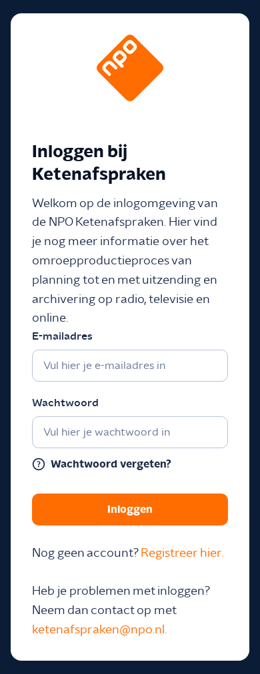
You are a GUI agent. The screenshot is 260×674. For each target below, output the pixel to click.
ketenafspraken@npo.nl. (99, 630)
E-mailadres (62, 336)
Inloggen (130, 509)
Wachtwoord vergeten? (111, 464)
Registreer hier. (182, 553)
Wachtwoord (65, 403)
